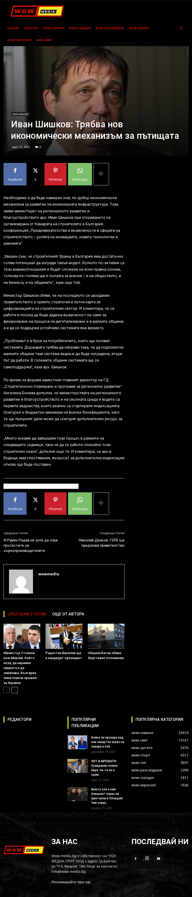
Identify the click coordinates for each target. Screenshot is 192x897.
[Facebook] (136, 859)
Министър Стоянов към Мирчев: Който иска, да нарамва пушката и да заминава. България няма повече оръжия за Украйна (20, 668)
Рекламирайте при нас (71, 882)
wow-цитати (139, 28)
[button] (181, 28)
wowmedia (48, 573)
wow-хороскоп (19, 40)
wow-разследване (110, 28)
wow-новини (53, 28)
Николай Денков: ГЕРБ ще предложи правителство (101, 543)
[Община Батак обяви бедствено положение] (106, 636)
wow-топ (31, 28)
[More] (101, 174)
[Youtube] (158, 859)
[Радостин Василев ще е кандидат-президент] (64, 636)
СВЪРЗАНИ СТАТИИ (27, 614)
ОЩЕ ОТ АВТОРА (68, 614)
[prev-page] (7, 690)
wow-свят (44, 40)
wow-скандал (80, 28)
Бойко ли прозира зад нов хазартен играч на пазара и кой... (107, 742)
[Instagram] (147, 858)
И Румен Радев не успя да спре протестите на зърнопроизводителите (31, 545)
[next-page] (15, 690)
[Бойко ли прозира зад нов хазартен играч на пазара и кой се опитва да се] (78, 742)
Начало (13, 28)
